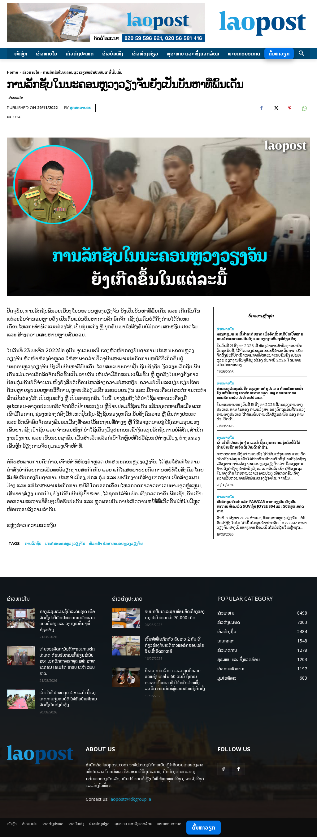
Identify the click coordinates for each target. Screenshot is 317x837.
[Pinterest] (290, 108)
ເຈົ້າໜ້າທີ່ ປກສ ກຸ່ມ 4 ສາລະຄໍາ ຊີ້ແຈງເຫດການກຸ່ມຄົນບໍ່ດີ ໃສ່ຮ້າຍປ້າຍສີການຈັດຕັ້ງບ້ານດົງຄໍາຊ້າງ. (259, 445)
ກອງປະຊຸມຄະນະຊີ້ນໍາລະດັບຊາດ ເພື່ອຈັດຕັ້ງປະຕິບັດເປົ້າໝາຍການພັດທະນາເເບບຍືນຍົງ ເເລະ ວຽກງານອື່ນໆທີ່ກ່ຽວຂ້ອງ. (260, 336)
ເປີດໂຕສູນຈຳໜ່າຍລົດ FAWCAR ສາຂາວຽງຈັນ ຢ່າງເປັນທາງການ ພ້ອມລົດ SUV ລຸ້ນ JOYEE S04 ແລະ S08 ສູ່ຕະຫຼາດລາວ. (260, 506)
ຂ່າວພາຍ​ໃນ (30, 72)
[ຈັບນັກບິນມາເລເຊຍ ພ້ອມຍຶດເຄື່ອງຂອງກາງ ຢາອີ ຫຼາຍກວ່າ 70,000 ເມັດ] (126, 618)
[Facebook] (261, 108)
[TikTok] (223, 769)
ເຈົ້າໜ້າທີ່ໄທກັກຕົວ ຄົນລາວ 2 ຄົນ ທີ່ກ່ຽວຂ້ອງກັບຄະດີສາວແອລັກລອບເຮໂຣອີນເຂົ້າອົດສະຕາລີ (174, 645)
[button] (301, 53)
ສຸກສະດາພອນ (80, 107)
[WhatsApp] (304, 108)
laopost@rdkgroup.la (130, 799)
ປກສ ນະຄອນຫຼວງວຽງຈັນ (65, 543)
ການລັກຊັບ (33, 543)
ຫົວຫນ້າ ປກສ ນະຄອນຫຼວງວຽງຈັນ (116, 543)
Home (12, 72)
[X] (275, 108)
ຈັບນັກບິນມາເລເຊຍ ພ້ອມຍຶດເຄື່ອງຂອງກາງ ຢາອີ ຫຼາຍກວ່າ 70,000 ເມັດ (175, 614)
